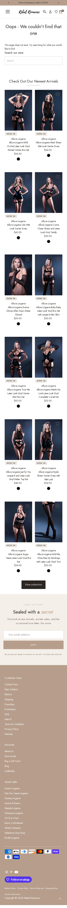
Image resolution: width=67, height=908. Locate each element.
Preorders (9, 704)
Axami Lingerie (12, 788)
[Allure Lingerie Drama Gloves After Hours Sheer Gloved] (18, 274)
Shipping (9, 699)
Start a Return (11, 689)
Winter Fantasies (13, 828)
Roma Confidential (14, 823)
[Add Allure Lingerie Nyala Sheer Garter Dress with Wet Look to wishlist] (57, 423)
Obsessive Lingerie (14, 813)
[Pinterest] (11, 872)
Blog (7, 766)
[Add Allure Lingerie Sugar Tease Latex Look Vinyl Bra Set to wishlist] (27, 506)
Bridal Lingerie (12, 837)
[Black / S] (18, 159)
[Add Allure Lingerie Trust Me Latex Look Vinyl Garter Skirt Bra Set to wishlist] (27, 341)
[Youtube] (16, 872)
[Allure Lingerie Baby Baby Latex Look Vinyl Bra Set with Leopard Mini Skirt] (48, 274)
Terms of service (37, 888)
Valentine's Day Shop (15, 833)
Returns (8, 694)
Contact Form (11, 684)
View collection (33, 584)
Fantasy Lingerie (12, 798)
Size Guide (10, 756)
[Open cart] (60, 11)
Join (33, 644)
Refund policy (10, 888)
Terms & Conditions (14, 724)
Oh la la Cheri (12, 818)
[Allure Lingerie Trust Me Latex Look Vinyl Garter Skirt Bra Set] (18, 357)
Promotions (10, 709)
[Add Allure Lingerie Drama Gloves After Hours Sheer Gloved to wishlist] (27, 259)
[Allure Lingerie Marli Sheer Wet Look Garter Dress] (48, 110)
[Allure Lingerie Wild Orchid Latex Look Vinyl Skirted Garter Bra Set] (18, 110)
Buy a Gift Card (12, 761)
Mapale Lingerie (12, 808)
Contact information (12, 894)
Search (8, 719)
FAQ (7, 714)
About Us (9, 751)
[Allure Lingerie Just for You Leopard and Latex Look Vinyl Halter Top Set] (18, 439)
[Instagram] (7, 872)
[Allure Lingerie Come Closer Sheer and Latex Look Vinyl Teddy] (48, 192)
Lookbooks (10, 771)
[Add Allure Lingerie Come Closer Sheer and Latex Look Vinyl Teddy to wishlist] (57, 176)
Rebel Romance (31, 898)
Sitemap (9, 734)
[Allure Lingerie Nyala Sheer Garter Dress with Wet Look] (48, 439)
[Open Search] (44, 11)
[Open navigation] (8, 11)
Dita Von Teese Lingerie (16, 793)
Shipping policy (52, 888)
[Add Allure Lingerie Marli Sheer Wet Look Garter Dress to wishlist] (57, 94)
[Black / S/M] (48, 155)
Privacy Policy (11, 729)
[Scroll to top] (60, 898)
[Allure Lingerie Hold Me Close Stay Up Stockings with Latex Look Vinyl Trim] (48, 522)
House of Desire (12, 803)
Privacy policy (22, 888)
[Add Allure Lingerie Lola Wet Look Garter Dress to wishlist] (27, 176)
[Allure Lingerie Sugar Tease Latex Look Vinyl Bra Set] (18, 522)
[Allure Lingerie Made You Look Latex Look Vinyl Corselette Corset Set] (48, 357)
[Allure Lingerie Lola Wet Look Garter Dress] (18, 192)
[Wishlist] (56, 11)
